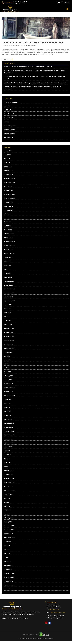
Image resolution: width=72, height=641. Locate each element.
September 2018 (9, 490)
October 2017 (8, 534)
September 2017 (9, 537)
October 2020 (8, 391)
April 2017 (7, 557)
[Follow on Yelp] (46, 623)
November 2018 (9, 482)
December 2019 (9, 431)
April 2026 (7, 162)
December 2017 (9, 526)
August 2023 (8, 257)
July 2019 (7, 451)
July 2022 (7, 309)
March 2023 (8, 277)
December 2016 (9, 573)
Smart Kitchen (8, 137)
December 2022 (9, 289)
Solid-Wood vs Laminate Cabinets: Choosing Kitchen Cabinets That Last (28, 67)
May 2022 (7, 316)
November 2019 (9, 435)
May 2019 (7, 459)
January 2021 (8, 380)
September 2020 (9, 395)
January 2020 (8, 427)
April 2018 (7, 510)
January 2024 (8, 237)
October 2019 (8, 439)
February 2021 (8, 376)
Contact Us (25, 618)
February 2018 (8, 518)
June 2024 (7, 218)
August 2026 (8, 151)
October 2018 (8, 486)
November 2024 (9, 198)
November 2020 (9, 387)
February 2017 (8, 565)
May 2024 (7, 222)
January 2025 (8, 190)
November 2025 (9, 182)
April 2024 (7, 226)
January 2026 (8, 174)
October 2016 (8, 581)
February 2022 (9, 328)
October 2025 (8, 186)
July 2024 (7, 214)
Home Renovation (10, 114)
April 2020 (7, 415)
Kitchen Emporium (10, 126)
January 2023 (8, 285)
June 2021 (7, 360)
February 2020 (9, 423)
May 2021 (7, 364)
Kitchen (6, 122)
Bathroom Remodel (29, 45)
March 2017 (7, 561)
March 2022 (8, 324)
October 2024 (8, 202)
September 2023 (9, 253)
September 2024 (9, 206)
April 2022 (7, 320)
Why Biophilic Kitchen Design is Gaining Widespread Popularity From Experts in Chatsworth (35, 83)
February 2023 (9, 281)
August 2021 (8, 352)
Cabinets (4, 618)
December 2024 (9, 194)
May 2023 (7, 269)
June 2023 (7, 265)
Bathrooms (7, 106)
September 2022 (9, 301)
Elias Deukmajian (9, 45)
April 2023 (7, 273)
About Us (19, 618)
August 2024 (8, 210)
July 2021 (7, 356)
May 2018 (7, 506)
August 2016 (8, 589)
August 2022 (8, 305)
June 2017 (7, 549)
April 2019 (7, 462)
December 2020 (9, 384)
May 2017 (7, 553)
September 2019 (9, 443)
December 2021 (9, 336)
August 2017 (8, 541)
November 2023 (9, 245)
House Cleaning (9, 118)
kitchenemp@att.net (58, 612)
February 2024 (9, 234)
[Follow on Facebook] (49, 623)
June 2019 (7, 455)
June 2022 (7, 312)
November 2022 (9, 293)
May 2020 (7, 411)
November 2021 (9, 340)
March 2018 (7, 514)
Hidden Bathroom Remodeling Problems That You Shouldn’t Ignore (32, 42)
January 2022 (8, 332)
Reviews (14, 618)
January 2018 (8, 522)
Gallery (8, 618)
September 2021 (9, 348)
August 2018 (8, 494)
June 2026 (7, 155)
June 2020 (7, 407)
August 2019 (8, 447)
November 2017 (9, 530)
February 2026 (9, 170)
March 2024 (8, 230)
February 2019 (8, 470)
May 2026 (7, 159)
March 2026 (8, 166)
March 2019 (7, 466)
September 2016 (9, 585)
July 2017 (7, 545)
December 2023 (9, 241)
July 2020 (7, 403)
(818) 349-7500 (64, 2)
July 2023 (7, 261)
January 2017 (8, 569)
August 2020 (8, 399)
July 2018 (7, 498)
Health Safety (8, 110)
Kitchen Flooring (9, 130)
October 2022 (8, 297)
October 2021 (8, 344)
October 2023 (8, 249)
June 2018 (7, 502)
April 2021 (7, 368)
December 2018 (9, 478)
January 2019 (8, 474)
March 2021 (7, 372)
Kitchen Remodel (9, 133)
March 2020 (8, 419)
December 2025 (9, 178)
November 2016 (9, 577)
